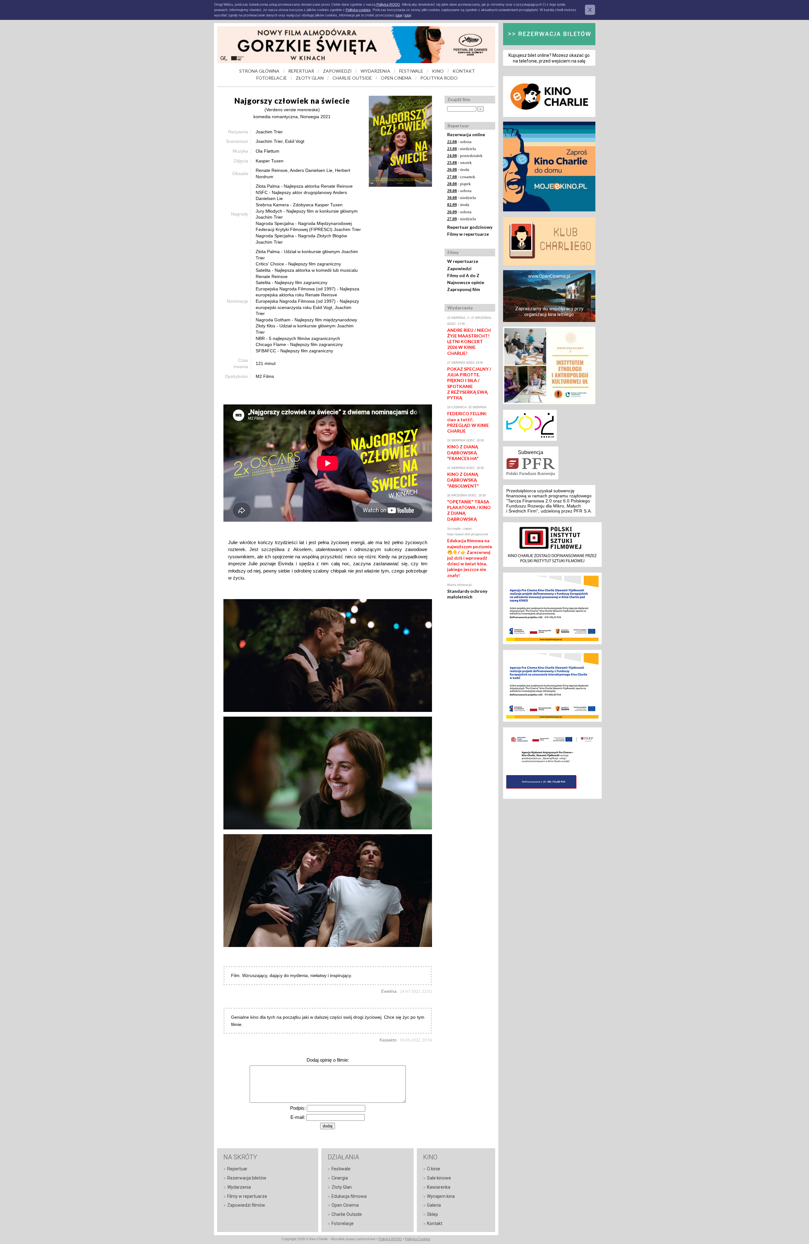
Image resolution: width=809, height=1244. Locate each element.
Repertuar (237, 1168)
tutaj (399, 15)
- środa (458, 169)
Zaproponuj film (463, 289)
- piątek (459, 183)
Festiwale (341, 1168)
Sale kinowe (439, 1177)
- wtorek (459, 162)
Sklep (432, 1214)
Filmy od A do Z (463, 275)
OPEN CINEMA (396, 78)
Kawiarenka (438, 1187)
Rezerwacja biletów (246, 1177)
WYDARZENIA (375, 71)
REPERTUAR (301, 71)
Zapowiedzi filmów (246, 1205)
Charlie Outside (347, 1214)
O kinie (433, 1168)
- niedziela (461, 148)
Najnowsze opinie (465, 282)
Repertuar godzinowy (469, 227)
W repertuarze (462, 261)
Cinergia (340, 1177)
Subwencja (530, 452)
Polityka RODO (390, 1239)
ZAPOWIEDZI (337, 71)
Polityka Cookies (417, 1239)
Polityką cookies (358, 10)
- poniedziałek (465, 155)
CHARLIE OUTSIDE (352, 78)
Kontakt (434, 1223)
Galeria (434, 1205)
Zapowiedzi (459, 268)
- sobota (459, 141)
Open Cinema (345, 1205)
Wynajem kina (441, 1196)
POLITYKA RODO (439, 78)
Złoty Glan (342, 1187)
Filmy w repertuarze (468, 234)
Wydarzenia (239, 1187)
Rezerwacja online (466, 134)
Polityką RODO (388, 4)
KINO (438, 71)
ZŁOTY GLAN (310, 78)
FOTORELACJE (271, 78)
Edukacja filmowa (349, 1196)
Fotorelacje (343, 1223)
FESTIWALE (411, 71)
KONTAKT (464, 71)
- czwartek (461, 176)
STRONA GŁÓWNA (259, 71)
